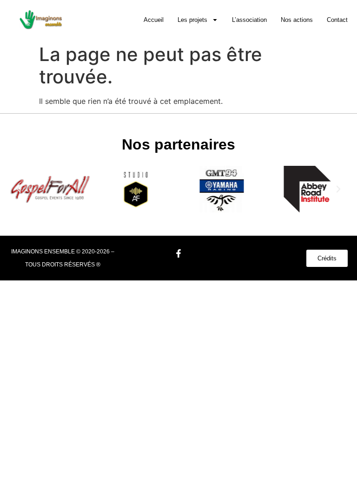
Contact (337, 19)
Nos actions (297, 19)
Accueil (154, 19)
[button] (18, 189)
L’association (249, 19)
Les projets (192, 19)
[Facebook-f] (178, 253)
